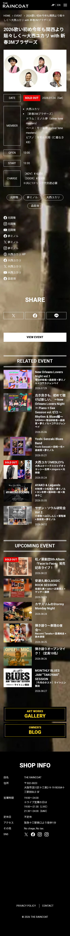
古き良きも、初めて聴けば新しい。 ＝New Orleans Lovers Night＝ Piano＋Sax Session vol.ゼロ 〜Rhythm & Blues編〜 (50, 411)
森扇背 (35, 205)
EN (58, 5)
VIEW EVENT (35, 337)
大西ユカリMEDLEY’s (50, 467)
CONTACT (48, 905)
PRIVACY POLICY (26, 905)
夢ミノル (32, 197)
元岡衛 (14, 197)
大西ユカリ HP (17, 254)
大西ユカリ (53, 197)
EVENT (18, 15)
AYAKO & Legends (50, 490)
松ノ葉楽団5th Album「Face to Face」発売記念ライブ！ (50, 564)
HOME (7, 15)
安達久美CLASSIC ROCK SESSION (50, 586)
